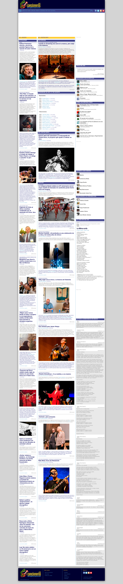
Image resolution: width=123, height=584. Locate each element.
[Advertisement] (61, 24)
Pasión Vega (50, 406)
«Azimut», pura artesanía (46, 417)
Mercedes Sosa (31, 354)
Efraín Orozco (45, 119)
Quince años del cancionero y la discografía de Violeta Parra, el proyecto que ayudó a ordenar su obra (54, 137)
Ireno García (45, 129)
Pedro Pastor (22, 184)
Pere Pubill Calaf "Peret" (48, 125)
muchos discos (65, 408)
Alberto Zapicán (46, 103)
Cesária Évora (45, 105)
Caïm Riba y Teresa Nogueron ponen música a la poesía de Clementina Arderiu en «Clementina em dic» (27, 479)
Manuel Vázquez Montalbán (66, 317)
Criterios (65, 575)
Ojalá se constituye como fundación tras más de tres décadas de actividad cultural (27, 441)
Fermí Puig (45, 315)
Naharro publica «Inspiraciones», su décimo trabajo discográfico (25, 502)
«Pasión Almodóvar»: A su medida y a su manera (54, 374)
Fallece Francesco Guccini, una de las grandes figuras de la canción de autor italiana (27, 46)
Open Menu (20, 11)
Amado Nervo (45, 98)
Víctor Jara (21, 250)
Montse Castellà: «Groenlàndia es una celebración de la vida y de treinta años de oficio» (56, 234)
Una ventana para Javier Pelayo (48, 326)
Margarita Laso (22, 295)
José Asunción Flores (47, 101)
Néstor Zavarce (46, 122)
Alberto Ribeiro (45, 100)
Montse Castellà (51, 271)
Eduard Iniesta (53, 421)
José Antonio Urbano (47, 124)
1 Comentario (71, 180)
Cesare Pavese (46, 116)
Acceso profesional (87, 578)
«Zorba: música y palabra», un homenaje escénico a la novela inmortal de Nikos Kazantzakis (26, 459)
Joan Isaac (45, 421)
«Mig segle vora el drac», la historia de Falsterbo (54, 279)
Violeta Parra (52, 177)
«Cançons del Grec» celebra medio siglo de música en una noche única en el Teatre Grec (27, 373)
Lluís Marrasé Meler (44, 418)
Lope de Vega (45, 114)
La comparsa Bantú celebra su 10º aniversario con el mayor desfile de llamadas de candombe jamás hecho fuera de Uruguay (56, 187)
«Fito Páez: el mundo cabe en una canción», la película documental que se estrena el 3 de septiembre (27, 97)
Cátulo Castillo (80, 230)
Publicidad (66, 578)
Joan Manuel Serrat (43, 81)
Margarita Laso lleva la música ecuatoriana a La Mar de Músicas (27, 261)
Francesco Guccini (23, 81)
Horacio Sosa (45, 106)
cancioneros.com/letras (88, 577)
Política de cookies (48, 575)
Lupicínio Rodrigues (47, 117)
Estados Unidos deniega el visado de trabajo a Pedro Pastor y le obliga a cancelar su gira (27, 155)
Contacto (66, 572)
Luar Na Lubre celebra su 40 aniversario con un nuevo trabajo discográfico (27, 549)
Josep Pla (57, 82)
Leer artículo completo (23, 89)
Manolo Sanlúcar (46, 127)
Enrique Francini (46, 121)
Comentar (34, 89)
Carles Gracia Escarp (44, 328)
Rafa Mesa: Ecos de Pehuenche (48, 460)
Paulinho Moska (46, 108)
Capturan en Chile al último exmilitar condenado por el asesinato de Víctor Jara (27, 209)
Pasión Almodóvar (62, 377)
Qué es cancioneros (49, 572)
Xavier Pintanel (43, 140)
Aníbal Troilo (86, 230)
